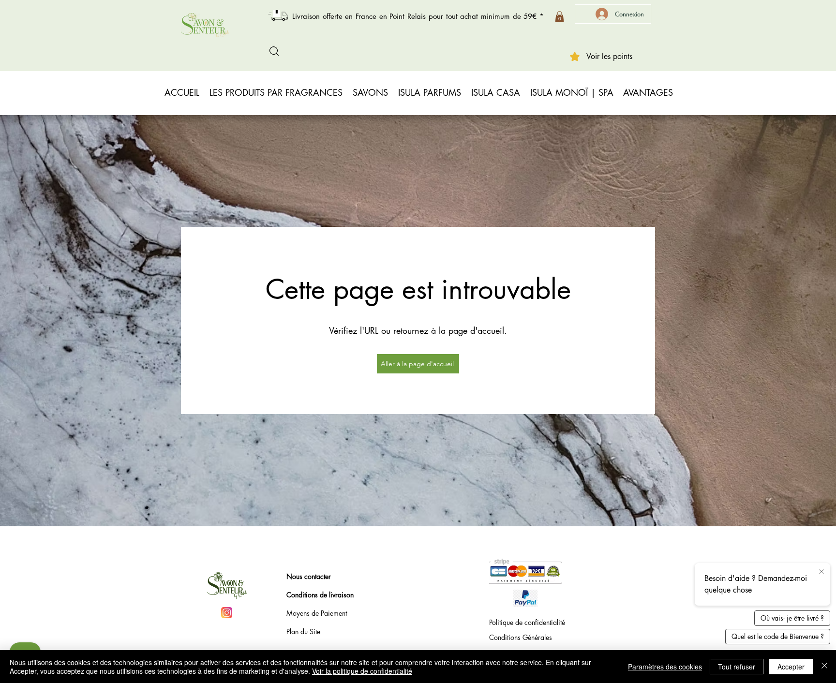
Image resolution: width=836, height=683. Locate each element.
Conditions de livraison (320, 594)
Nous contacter (308, 576)
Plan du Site (303, 631)
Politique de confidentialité (527, 622)
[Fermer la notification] (821, 572)
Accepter (791, 666)
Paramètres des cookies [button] (665, 666)
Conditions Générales (520, 637)
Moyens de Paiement (316, 613)
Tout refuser (736, 666)
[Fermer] (824, 666)
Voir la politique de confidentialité (362, 671)
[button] (559, 16)
